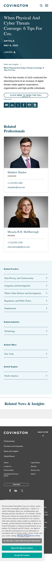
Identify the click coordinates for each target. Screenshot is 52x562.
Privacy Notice (9, 470)
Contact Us (7, 466)
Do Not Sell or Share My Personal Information (22, 541)
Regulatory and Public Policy (17, 300)
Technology (9, 330)
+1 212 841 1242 (15, 242)
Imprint (33, 474)
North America (11, 375)
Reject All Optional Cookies (22, 548)
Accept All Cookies (21, 555)
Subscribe (16, 484)
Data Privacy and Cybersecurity (19, 277)
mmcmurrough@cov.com (19, 247)
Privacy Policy (23, 536)
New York (9, 353)
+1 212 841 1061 (15, 183)
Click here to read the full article (26, 96)
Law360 (8, 52)
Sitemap (33, 466)
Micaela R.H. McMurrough (23, 232)
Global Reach (9, 456)
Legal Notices (35, 463)
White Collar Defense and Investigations (22, 293)
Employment (10, 308)
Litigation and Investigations (17, 285)
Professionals (9, 441)
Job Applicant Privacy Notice (11, 475)
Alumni (6, 463)
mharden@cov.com (16, 187)
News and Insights (11, 64)
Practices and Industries (13, 446)
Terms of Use (35, 470)
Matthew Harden (17, 172)
